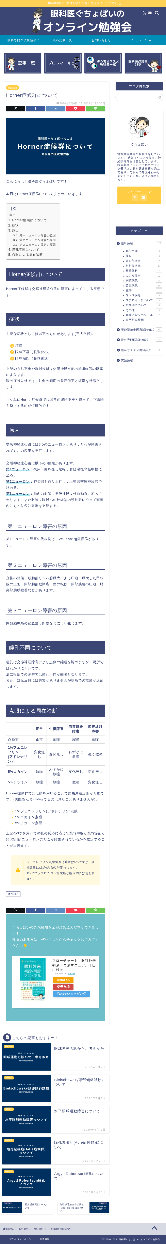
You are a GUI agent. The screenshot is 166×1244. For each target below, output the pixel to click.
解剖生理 (143, 251)
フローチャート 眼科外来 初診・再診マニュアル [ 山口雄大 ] (74, 965)
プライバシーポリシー (21, 1239)
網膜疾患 (143, 280)
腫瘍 (143, 290)
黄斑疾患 (143, 285)
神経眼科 (12, 87)
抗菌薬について (143, 305)
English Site (141, 40)
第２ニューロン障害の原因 (37, 240)
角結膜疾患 (143, 265)
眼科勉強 (141, 243)
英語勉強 (140, 360)
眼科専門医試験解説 (140, 339)
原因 (15, 230)
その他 (143, 310)
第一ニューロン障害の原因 (37, 235)
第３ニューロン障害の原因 (37, 244)
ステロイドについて (143, 300)
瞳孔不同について (25, 249)
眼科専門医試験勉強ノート (23, 41)
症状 (15, 225)
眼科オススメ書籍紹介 (140, 350)
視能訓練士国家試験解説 (140, 329)
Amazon (63, 980)
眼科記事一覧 (62, 40)
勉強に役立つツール (143, 315)
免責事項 (45, 1239)
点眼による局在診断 (27, 254)
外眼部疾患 (143, 260)
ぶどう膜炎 (143, 275)
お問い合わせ (101, 40)
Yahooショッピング (71, 993)
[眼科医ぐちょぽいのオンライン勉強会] (83, 33)
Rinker (71, 973)
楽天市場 (63, 986)
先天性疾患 (143, 295)
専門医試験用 (143, 319)
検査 (143, 255)
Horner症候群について (29, 220)
